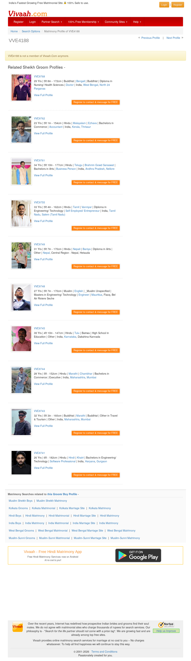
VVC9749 (39, 244)
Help (136, 22)
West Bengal (90, 85)
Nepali (76, 249)
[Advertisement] (156, 93)
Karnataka (70, 336)
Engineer (84, 294)
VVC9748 (39, 286)
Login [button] (164, 4)
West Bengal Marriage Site (87, 530)
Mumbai (91, 377)
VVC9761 (39, 160)
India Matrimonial (58, 523)
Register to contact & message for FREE (95, 102)
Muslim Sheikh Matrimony (52, 500)
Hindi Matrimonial (59, 515)
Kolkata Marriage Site (72, 508)
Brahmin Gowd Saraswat (99, 165)
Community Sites (115, 22)
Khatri (80, 457)
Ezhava (92, 123)
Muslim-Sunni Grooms (22, 538)
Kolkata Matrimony (100, 508)
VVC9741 (39, 453)
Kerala (76, 127)
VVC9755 (39, 202)
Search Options (31, 31)
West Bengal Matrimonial (53, 530)
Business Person (66, 169)
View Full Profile (43, 95)
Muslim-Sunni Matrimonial (54, 538)
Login (32, 22)
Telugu (78, 165)
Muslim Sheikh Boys (20, 500)
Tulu (76, 333)
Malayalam (79, 123)
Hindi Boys (15, 515)
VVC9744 (39, 369)
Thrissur (86, 127)
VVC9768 (39, 76)
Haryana (90, 461)
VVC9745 (39, 328)
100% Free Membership (82, 22)
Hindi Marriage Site (84, 515)
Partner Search (51, 22)
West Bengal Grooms (21, 530)
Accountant (55, 127)
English (78, 291)
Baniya (87, 249)
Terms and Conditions (104, 651)
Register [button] (177, 4)
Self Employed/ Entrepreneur (82, 210)
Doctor (70, 85)
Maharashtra (77, 377)
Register (19, 22)
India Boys (15, 523)
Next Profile (173, 38)
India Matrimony (34, 523)
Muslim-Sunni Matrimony (125, 538)
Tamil (76, 207)
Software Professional (63, 461)
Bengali (80, 81)
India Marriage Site (84, 523)
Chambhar (86, 373)
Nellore (110, 169)
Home (14, 31)
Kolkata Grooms (18, 508)
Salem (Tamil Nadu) (53, 214)
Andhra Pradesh (95, 169)
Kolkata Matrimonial (43, 508)
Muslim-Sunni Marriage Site (90, 538)
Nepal (46, 252)
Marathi (73, 373)
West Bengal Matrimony (121, 530)
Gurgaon (102, 461)
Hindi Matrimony (35, 515)
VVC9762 (39, 118)
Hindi (72, 457)
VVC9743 (39, 411)
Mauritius (96, 294)
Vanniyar (87, 207)
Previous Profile (150, 38)
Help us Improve (166, 631)
